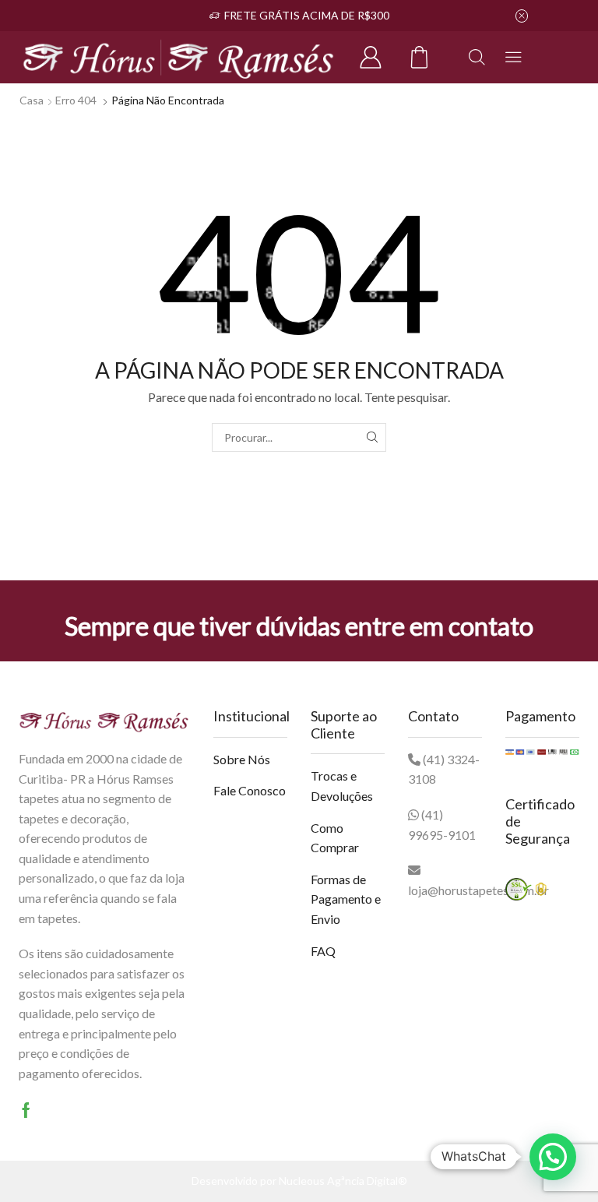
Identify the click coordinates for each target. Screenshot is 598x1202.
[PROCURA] (371, 437)
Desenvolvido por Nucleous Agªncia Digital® (299, 1180)
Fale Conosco (249, 790)
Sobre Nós (241, 759)
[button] (552, 1156)
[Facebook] (26, 1110)
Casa (31, 100)
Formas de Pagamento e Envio (346, 899)
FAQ (323, 950)
